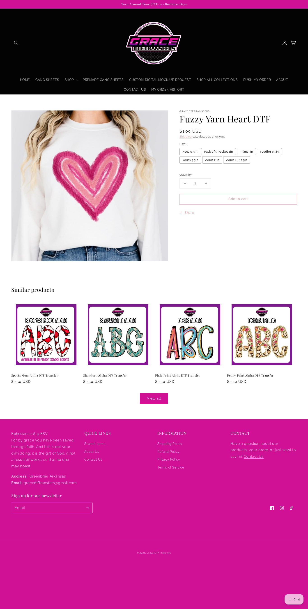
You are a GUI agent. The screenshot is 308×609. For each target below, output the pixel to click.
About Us (91, 451)
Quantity (185, 174)
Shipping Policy (169, 444)
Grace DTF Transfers (159, 553)
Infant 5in (246, 151)
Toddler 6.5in (269, 151)
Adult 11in (212, 160)
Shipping (185, 136)
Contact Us (93, 459)
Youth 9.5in (190, 160)
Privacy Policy (168, 459)
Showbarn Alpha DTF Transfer (105, 375)
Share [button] (189, 212)
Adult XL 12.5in (236, 160)
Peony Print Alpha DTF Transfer (250, 375)
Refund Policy (168, 451)
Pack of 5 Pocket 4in (218, 151)
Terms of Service (170, 467)
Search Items (94, 444)
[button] (16, 43)
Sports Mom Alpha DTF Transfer (34, 375)
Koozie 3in (189, 151)
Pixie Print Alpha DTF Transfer (177, 375)
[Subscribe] (87, 508)
